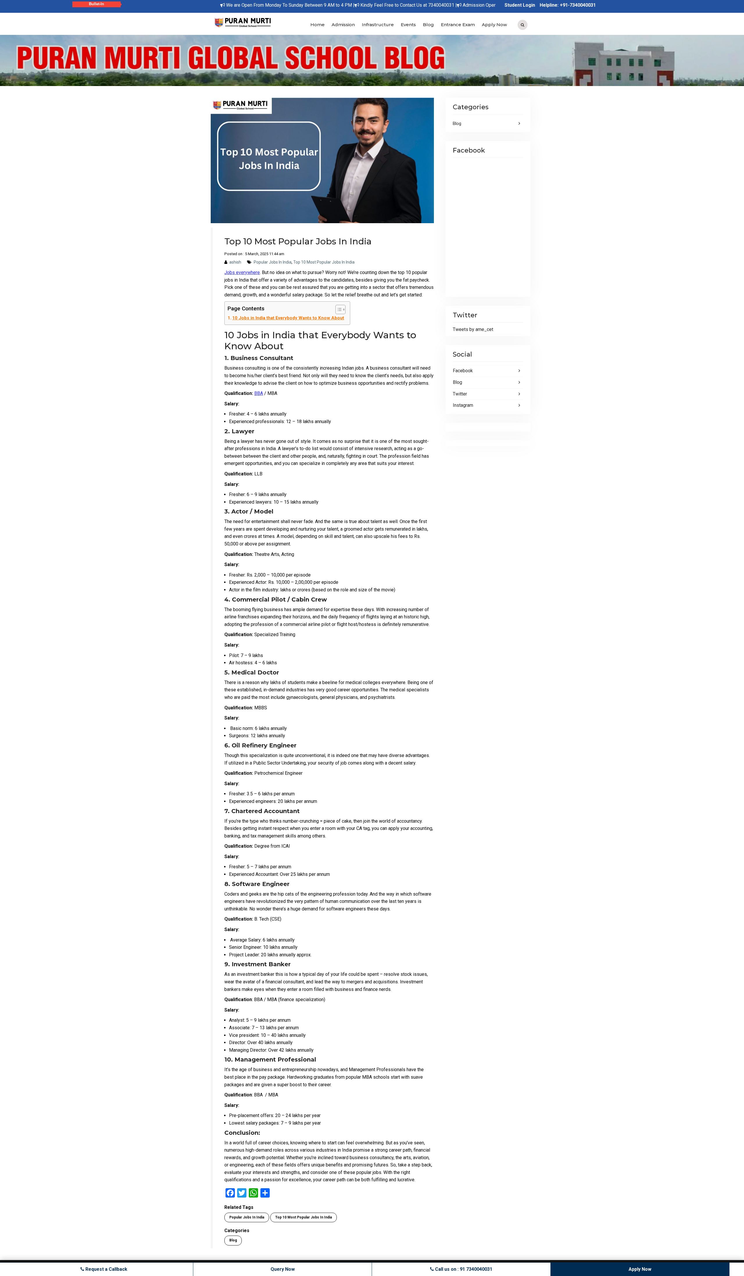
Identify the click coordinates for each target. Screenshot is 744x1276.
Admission (343, 24)
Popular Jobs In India (272, 262)
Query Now (283, 1269)
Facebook (463, 370)
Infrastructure (378, 24)
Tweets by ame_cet (473, 329)
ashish (235, 262)
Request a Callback (105, 1269)
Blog (428, 24)
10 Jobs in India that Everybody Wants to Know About (288, 318)
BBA (258, 393)
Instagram (463, 405)
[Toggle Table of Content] (337, 309)
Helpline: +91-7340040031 (568, 5)
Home (317, 24)
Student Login (520, 5)
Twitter (460, 394)
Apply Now (494, 24)
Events (408, 24)
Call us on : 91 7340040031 (463, 1269)
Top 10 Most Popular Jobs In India (324, 262)
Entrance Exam (458, 24)
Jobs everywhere (242, 272)
